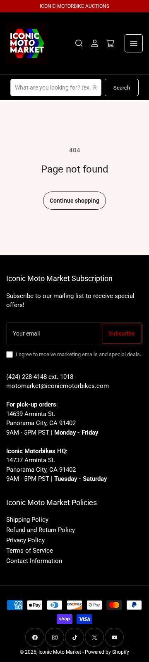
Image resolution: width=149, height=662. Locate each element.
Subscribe (121, 333)
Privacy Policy (25, 540)
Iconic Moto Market (59, 652)
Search (121, 88)
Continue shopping (74, 200)
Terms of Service (29, 550)
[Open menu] (134, 43)
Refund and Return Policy (40, 530)
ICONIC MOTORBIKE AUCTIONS (74, 6)
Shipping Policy (27, 519)
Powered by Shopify (107, 652)
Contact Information (34, 561)
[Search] (79, 43)
